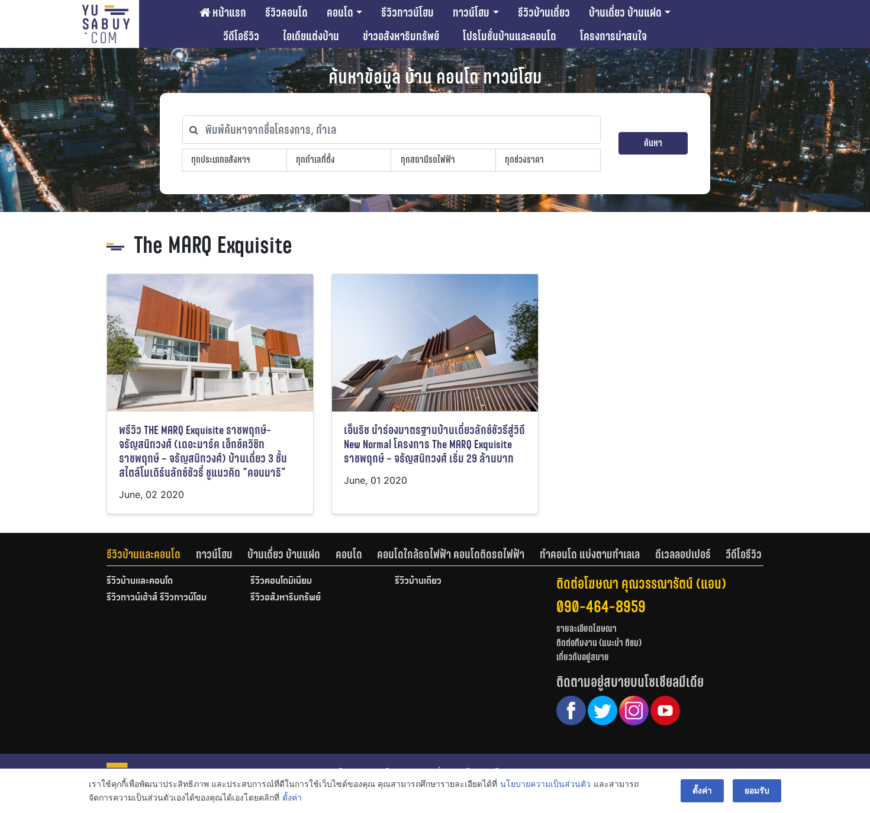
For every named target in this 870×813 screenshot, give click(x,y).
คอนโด (340, 12)
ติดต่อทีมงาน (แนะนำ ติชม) (599, 643)
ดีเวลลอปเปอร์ (683, 554)
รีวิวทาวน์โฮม (407, 12)
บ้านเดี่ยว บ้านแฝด (625, 12)
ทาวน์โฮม (471, 12)
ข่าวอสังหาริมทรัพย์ (401, 36)
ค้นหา (653, 143)
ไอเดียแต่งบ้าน (311, 36)
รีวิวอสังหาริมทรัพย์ (285, 598)
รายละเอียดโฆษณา (586, 628)
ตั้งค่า (292, 797)
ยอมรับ (757, 790)
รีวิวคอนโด (286, 12)
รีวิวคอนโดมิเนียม (281, 581)
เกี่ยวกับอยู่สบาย (582, 657)
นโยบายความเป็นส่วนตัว (545, 784)
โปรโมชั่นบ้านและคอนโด (509, 36)
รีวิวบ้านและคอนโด (144, 554)
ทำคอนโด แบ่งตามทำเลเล (590, 554)
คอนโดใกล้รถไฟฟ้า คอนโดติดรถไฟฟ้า (450, 554)
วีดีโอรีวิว (241, 36)
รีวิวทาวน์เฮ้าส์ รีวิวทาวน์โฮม (157, 598)
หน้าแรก (228, 12)
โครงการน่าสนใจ (613, 36)
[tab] (151, 554)
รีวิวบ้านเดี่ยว (544, 12)
